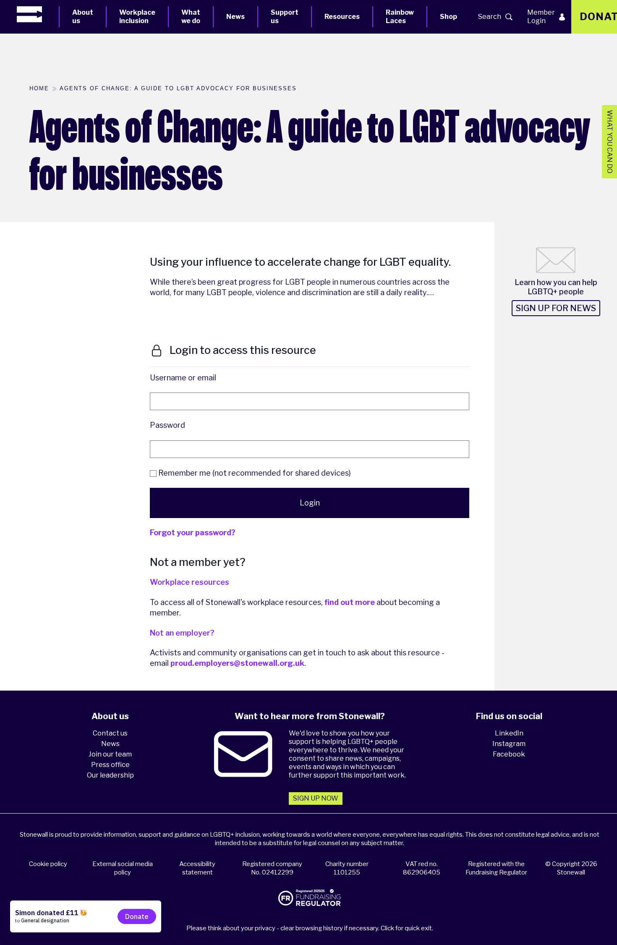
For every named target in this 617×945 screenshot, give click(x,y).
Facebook (509, 754)
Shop (448, 17)
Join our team (110, 754)
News (235, 17)
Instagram (508, 744)
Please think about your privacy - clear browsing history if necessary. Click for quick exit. (309, 928)
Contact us (110, 733)
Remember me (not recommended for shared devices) (254, 473)
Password (167, 425)
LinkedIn (509, 733)
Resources (342, 17)
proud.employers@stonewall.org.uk (237, 663)
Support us (284, 16)
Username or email (183, 377)
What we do (190, 16)
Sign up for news (556, 308)
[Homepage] (38, 14)
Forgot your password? (192, 532)
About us (82, 16)
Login (310, 502)
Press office (110, 765)
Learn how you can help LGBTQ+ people (556, 287)
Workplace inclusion (137, 16)
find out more (349, 602)
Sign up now (315, 798)
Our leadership (110, 775)
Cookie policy (48, 864)
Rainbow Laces (400, 16)
